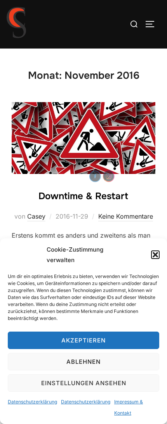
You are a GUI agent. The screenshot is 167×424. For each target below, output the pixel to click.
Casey (36, 216)
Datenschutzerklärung (32, 402)
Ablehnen (83, 361)
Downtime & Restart (83, 196)
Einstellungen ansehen (83, 383)
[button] (155, 255)
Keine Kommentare (125, 216)
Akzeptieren (83, 340)
